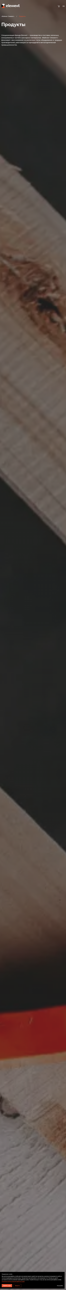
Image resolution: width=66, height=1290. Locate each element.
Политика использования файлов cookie (13, 1281)
